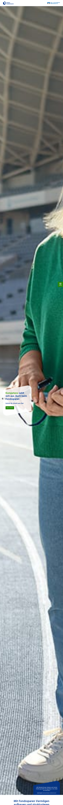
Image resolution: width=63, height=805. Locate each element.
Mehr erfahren (10, 408)
